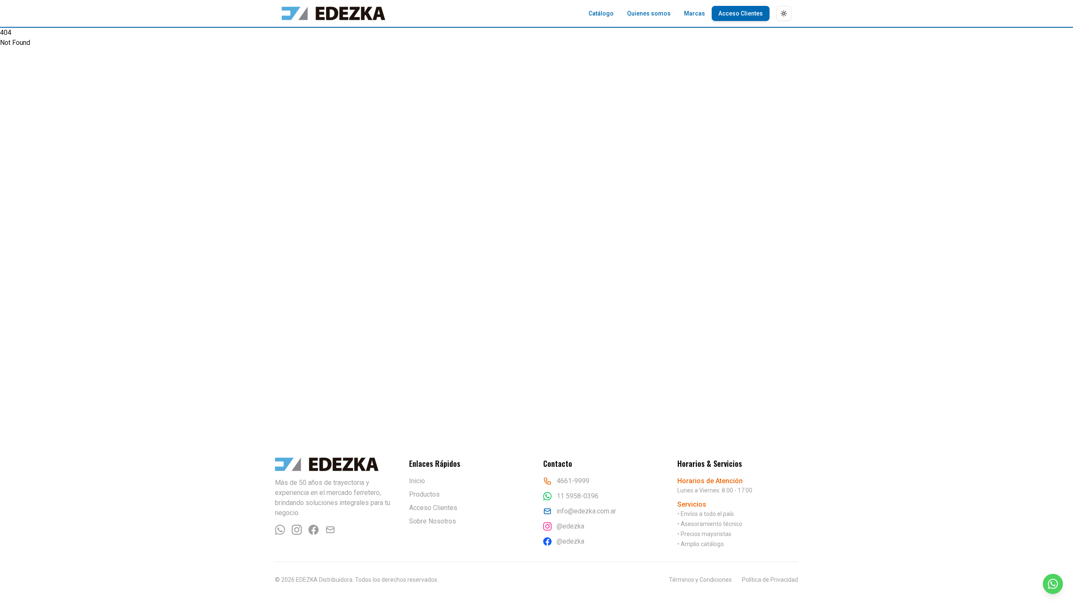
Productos (424, 494)
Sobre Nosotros (432, 521)
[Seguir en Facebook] (313, 530)
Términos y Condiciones (700, 579)
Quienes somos (649, 13)
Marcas (694, 13)
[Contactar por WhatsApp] (280, 530)
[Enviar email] (330, 530)
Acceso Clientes (740, 13)
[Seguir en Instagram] (297, 530)
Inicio (417, 481)
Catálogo (601, 13)
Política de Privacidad (770, 579)
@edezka (570, 526)
